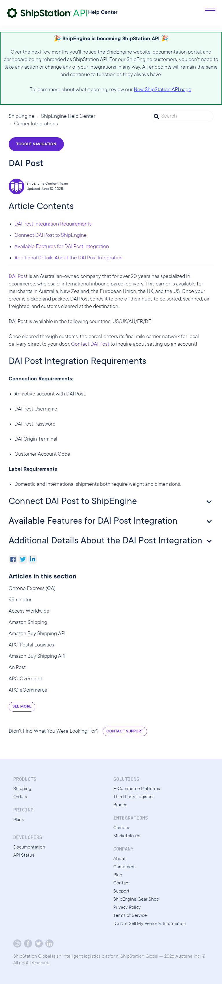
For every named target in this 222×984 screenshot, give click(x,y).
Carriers (121, 828)
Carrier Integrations (36, 124)
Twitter (22, 559)
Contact (121, 883)
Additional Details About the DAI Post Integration (68, 258)
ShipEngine (21, 117)
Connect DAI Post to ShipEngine (50, 236)
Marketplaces (126, 836)
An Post (17, 668)
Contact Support (124, 731)
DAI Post (18, 277)
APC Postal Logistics (31, 645)
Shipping (22, 788)
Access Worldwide (29, 611)
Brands (120, 805)
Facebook (13, 559)
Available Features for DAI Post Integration (61, 247)
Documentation (29, 847)
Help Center (103, 13)
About (119, 859)
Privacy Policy (127, 907)
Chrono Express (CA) (32, 589)
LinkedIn (32, 559)
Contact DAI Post (90, 344)
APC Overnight (25, 679)
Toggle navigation (36, 144)
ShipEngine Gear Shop (136, 899)
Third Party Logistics (133, 797)
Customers (124, 867)
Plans (18, 819)
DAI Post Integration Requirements (53, 224)
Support (121, 891)
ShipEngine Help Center (68, 117)
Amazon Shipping (28, 623)
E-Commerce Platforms (136, 788)
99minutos (20, 600)
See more (22, 706)
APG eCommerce (28, 690)
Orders (20, 797)
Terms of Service (130, 915)
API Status (23, 855)
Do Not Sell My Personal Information (149, 923)
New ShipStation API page (162, 90)
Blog (117, 875)
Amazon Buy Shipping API (37, 634)
